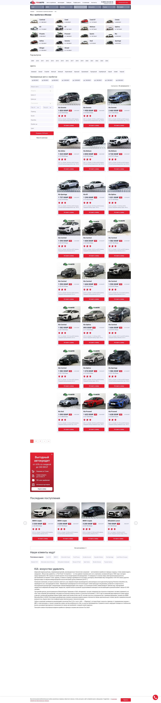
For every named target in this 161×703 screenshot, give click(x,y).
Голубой (46, 71)
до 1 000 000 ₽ (65, 80)
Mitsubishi (95, 7)
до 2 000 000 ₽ (119, 80)
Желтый (53, 71)
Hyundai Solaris (98, 557)
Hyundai (66, 7)
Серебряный (102, 71)
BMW (52, 7)
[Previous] (25, 523)
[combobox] (42, 86)
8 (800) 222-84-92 (107, 2)
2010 (37, 60)
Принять (125, 700)
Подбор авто (76, 2)
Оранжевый (85, 71)
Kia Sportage (109, 557)
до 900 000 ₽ (55, 80)
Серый (110, 71)
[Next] (136, 523)
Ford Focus (76, 557)
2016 (67, 60)
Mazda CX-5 (34, 562)
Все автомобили (79, 548)
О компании (86, 2)
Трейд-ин (68, 2)
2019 (82, 60)
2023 (101, 60)
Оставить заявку (69, 125)
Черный (122, 71)
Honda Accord (87, 557)
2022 (97, 60)
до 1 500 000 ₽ (108, 80)
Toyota (109, 7)
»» (48, 441)
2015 (62, 60)
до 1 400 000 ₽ (98, 80)
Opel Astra (87, 562)
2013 (52, 60)
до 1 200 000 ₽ (76, 80)
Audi (38, 7)
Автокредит (61, 2)
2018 (77, 60)
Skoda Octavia (97, 562)
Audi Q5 (48, 557)
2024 (106, 60)
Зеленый (60, 71)
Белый (40, 71)
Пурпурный (93, 71)
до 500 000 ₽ (35, 80)
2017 (72, 60)
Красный (76, 71)
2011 (42, 60)
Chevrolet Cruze (65, 557)
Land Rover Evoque (122, 557)
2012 (47, 60)
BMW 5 (56, 557)
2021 (92, 60)
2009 (32, 60)
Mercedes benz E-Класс (48, 562)
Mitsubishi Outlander (63, 562)
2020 (87, 60)
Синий (115, 71)
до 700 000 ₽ (45, 80)
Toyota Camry (108, 562)
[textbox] (42, 86)
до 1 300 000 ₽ (87, 80)
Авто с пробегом (51, 2)
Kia (80, 7)
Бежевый (33, 71)
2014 (57, 60)
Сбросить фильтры (42, 138)
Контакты (94, 2)
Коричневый (68, 71)
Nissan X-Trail (76, 562)
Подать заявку (42, 489)
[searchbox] (42, 111)
